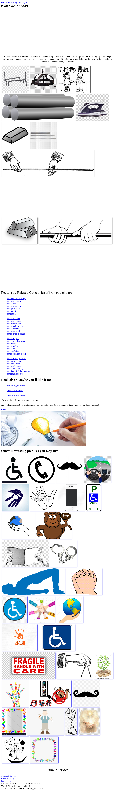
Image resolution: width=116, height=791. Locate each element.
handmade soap (14, 301)
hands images (13, 303)
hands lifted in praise (16, 334)
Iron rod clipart (9, 89)
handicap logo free (15, 374)
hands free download (16, 341)
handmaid (11, 314)
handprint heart (13, 309)
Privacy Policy (7, 778)
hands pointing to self (16, 354)
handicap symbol (14, 323)
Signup (17, 2)
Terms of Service (8, 776)
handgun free (13, 311)
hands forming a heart (16, 358)
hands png (11, 348)
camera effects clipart (16, 395)
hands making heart (15, 326)
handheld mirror (14, 363)
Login (24, 2)
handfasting (12, 343)
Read (3, 409)
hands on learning (15, 368)
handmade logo (14, 321)
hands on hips (13, 346)
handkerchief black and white (20, 371)
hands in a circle (14, 306)
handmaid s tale (14, 331)
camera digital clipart (16, 386)
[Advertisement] (58, 32)
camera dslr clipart (15, 390)
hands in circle (13, 318)
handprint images (14, 361)
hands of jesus (13, 338)
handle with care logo (16, 298)
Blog (3, 2)
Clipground (14, 782)
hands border (12, 328)
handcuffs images (14, 351)
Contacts (10, 2)
